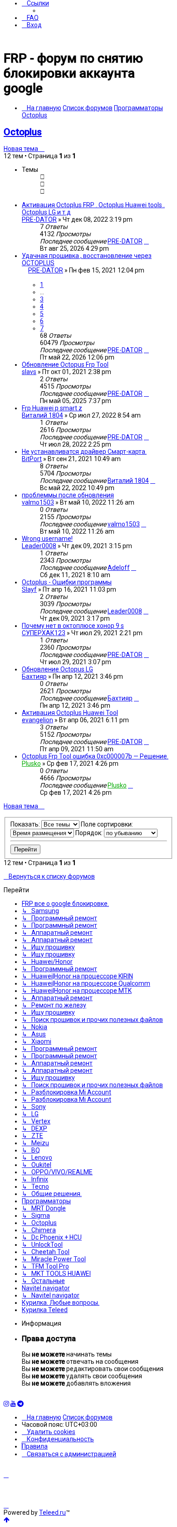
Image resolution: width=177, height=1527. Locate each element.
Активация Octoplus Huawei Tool (70, 712)
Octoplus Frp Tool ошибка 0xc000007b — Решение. (95, 756)
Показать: (25, 824)
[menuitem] (30, 17)
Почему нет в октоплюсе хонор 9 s (73, 625)
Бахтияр (34, 676)
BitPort (32, 458)
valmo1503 (38, 502)
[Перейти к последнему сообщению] (146, 241)
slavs (29, 371)
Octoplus (23, 131)
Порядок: (89, 832)
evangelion (37, 720)
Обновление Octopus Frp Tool (65, 364)
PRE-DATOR (39, 219)
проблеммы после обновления (68, 495)
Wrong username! (47, 538)
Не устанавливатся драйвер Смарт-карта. (84, 451)
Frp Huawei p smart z (52, 408)
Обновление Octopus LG (57, 669)
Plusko (31, 763)
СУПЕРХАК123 (43, 633)
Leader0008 (39, 546)
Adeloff (119, 567)
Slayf (29, 589)
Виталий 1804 (42, 415)
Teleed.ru (52, 1512)
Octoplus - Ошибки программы (67, 582)
